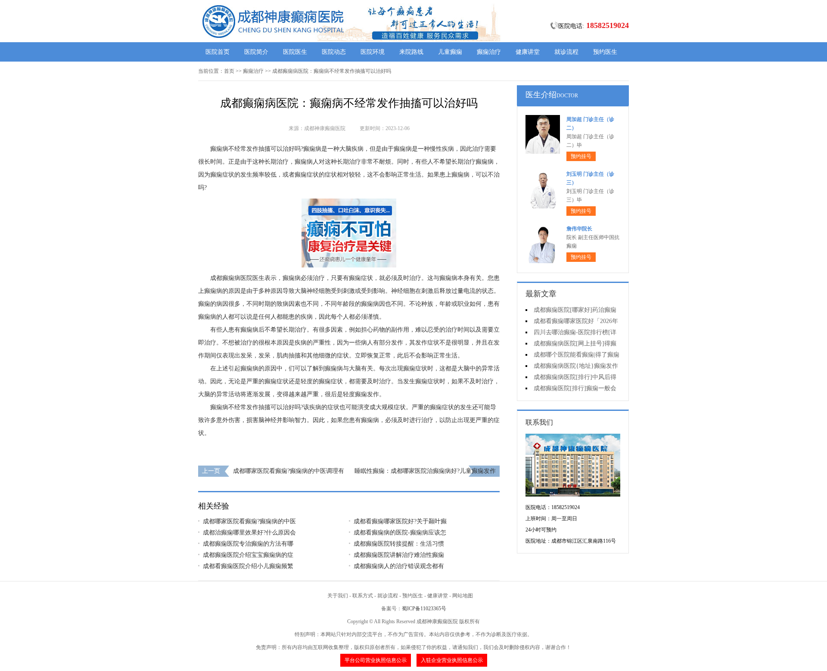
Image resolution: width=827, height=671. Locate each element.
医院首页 (217, 52)
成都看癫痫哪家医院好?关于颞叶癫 (400, 521)
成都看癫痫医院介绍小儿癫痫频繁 (248, 566)
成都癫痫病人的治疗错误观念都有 (399, 566)
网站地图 (462, 596)
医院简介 (256, 52)
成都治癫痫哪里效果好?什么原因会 (249, 532)
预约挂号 (581, 156)
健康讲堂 (528, 52)
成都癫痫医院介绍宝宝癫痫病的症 (248, 555)
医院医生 (295, 52)
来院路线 (411, 52)
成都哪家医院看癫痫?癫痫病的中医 (249, 521)
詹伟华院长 (579, 229)
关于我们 (337, 596)
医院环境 (373, 52)
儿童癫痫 (450, 52)
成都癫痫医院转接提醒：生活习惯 (399, 544)
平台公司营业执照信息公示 (376, 660)
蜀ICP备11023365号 (424, 609)
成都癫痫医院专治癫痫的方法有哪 (248, 544)
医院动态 (334, 52)
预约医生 (605, 52)
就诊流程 (566, 52)
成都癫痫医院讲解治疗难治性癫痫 (399, 555)
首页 (229, 71)
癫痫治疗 (489, 52)
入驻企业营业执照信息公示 (452, 660)
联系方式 (362, 596)
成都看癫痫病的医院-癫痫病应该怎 (400, 532)
